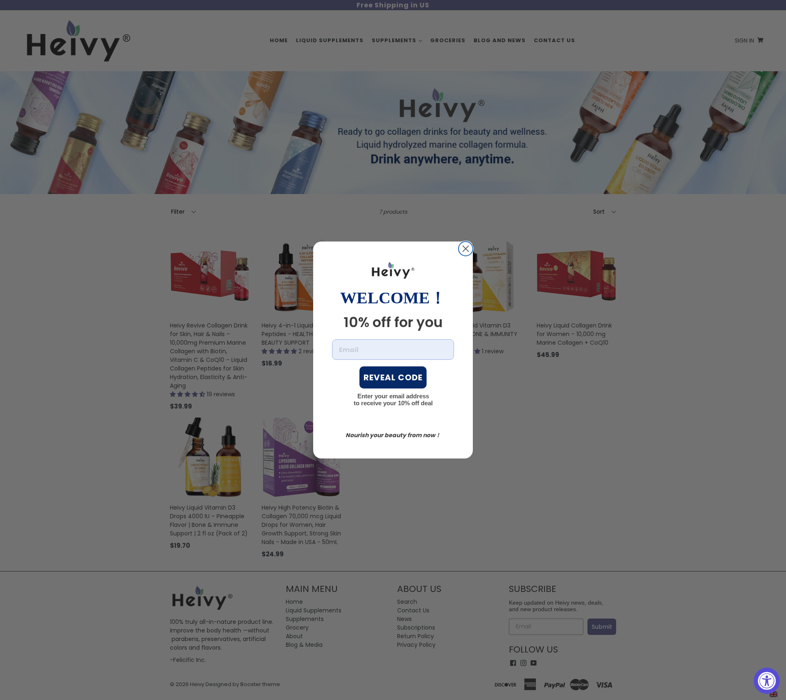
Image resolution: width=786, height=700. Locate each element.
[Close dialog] (465, 249)
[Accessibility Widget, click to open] (767, 681)
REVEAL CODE (393, 377)
